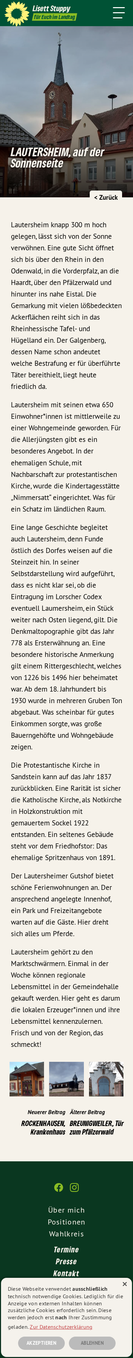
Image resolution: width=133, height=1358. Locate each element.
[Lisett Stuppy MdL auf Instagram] (74, 1191)
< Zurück (106, 197)
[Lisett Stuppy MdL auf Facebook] (58, 1191)
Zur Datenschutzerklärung (61, 1326)
